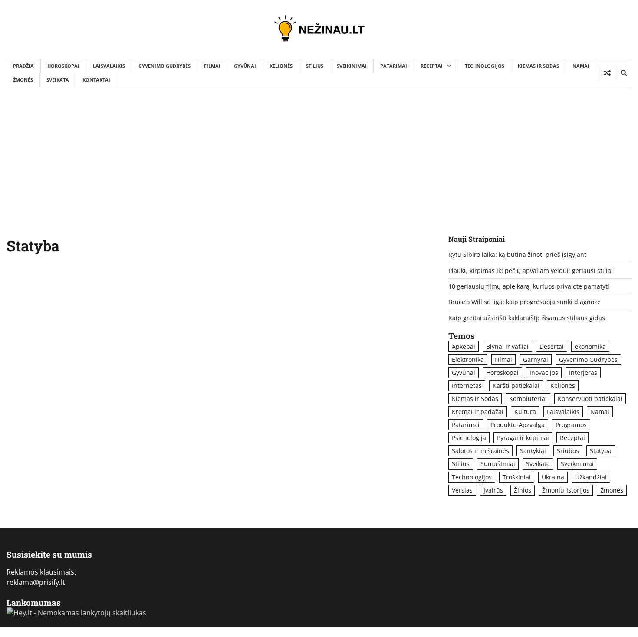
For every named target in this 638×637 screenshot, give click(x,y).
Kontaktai (96, 79)
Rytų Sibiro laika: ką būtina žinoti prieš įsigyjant (517, 254)
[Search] (623, 73)
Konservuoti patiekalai (590, 398)
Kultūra (525, 411)
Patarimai (393, 65)
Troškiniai (517, 477)
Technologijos (484, 65)
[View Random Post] (607, 73)
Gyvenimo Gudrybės (164, 65)
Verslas (462, 490)
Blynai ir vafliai (507, 346)
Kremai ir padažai (477, 411)
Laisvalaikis (109, 65)
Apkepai (463, 346)
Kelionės (281, 65)
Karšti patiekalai (516, 385)
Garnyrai (535, 359)
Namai (580, 65)
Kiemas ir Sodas (538, 65)
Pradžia (23, 65)
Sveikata (57, 79)
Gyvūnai (245, 65)
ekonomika (590, 346)
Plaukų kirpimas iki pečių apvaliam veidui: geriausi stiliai (530, 270)
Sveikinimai (352, 65)
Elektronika (468, 359)
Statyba (601, 451)
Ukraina (553, 477)
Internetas (467, 385)
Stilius (314, 65)
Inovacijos (543, 372)
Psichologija (469, 437)
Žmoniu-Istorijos (565, 490)
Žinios (522, 490)
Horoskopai (63, 65)
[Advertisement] (319, 152)
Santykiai (533, 451)
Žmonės (23, 79)
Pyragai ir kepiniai (523, 437)
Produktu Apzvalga (517, 424)
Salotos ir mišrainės (480, 451)
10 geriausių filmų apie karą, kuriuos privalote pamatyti (528, 286)
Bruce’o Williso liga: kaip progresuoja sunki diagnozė (524, 302)
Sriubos (568, 451)
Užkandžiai (591, 477)
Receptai (432, 65)
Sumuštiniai (497, 464)
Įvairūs (493, 490)
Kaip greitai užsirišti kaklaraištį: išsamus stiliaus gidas (526, 318)
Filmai (212, 65)
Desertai (551, 346)
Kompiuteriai (528, 398)
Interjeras (583, 372)
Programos (571, 424)
